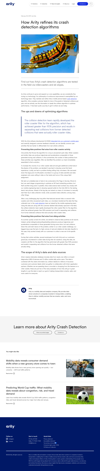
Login (73, 4)
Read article (9, 373)
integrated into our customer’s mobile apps (65, 141)
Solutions (34, 4)
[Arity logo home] (10, 4)
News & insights (56, 4)
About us (66, 4)
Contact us (61, 332)
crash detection (72, 99)
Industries (44, 4)
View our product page (42, 332)
